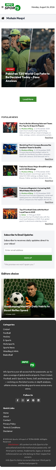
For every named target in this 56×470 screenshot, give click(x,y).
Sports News (9, 347)
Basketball (8, 355)
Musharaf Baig (15, 86)
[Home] (21, 7)
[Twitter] (28, 400)
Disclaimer (8, 431)
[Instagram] (23, 400)
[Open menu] (2, 7)
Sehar (23, 215)
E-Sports (7, 340)
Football (7, 333)
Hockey (6, 336)
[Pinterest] (33, 400)
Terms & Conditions (11, 427)
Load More (28, 99)
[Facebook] (17, 400)
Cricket (10, 69)
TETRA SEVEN (34, 439)
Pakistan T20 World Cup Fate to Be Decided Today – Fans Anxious (28, 77)
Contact (7, 420)
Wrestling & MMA (10, 351)
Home (6, 413)
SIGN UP (28, 258)
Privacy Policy (9, 423)
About (6, 416)
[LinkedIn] (38, 400)
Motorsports (8, 344)
